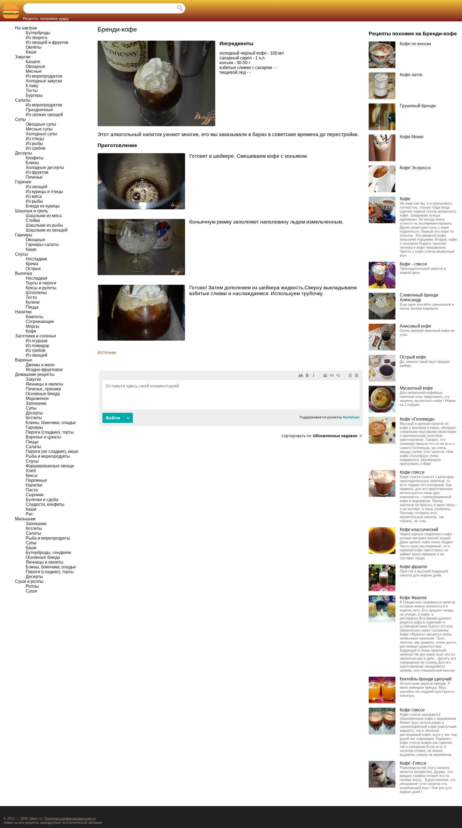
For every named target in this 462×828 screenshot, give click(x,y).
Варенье (23, 360)
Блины (32, 162)
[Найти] (180, 8)
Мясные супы (39, 129)
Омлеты (33, 47)
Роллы (32, 586)
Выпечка (23, 273)
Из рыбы (34, 143)
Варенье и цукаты (43, 437)
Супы (20, 119)
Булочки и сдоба (42, 499)
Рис (29, 514)
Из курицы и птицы (44, 191)
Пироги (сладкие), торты (50, 432)
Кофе (31, 331)
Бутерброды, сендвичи (48, 552)
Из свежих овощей (44, 114)
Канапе (33, 61)
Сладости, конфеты (45, 504)
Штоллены (36, 292)
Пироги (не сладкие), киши (52, 451)
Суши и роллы (29, 581)
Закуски (22, 57)
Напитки (23, 312)
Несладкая (36, 278)
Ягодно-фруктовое (44, 369)
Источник (107, 352)
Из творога (36, 37)
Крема (32, 263)
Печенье (34, 177)
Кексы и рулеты (41, 288)
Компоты (34, 316)
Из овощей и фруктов (47, 42)
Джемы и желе (40, 365)
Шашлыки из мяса (44, 215)
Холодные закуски (44, 81)
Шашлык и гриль (31, 211)
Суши (31, 591)
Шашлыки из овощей (46, 230)
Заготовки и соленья (35, 336)
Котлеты (34, 417)
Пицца (32, 307)
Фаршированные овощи (50, 466)
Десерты (23, 153)
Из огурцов (37, 340)
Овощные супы (41, 124)
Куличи (33, 302)
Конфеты (35, 158)
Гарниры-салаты (42, 244)
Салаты (22, 100)
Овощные (35, 66)
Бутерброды (38, 32)
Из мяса (34, 196)
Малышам (25, 519)
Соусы (21, 254)
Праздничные (39, 109)
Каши (31, 52)
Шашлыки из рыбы (44, 225)
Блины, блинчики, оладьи (51, 422)
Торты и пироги (41, 283)
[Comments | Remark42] (231, 406)
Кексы (32, 475)
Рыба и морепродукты (48, 456)
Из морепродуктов (44, 76)
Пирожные (36, 480)
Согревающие (40, 321)
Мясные (34, 71)
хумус (64, 18)
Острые (33, 268)
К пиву (32, 85)
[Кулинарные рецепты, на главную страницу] (11, 11)
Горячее (23, 182)
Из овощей (36, 186)
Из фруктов (37, 172)
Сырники (35, 494)
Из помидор (37, 345)
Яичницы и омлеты (44, 384)
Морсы (32, 326)
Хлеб (31, 470)
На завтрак (26, 28)
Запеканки (36, 403)
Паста (32, 490)
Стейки (33, 220)
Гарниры (23, 235)
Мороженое (37, 398)
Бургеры (34, 95)
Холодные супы (41, 134)
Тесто (31, 297)
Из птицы (35, 138)
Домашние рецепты (35, 374)
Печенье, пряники (43, 389)
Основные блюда (43, 393)
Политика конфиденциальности (69, 819)
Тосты (32, 90)
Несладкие (36, 259)
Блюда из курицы (43, 206)
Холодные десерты (45, 167)
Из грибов (35, 148)
